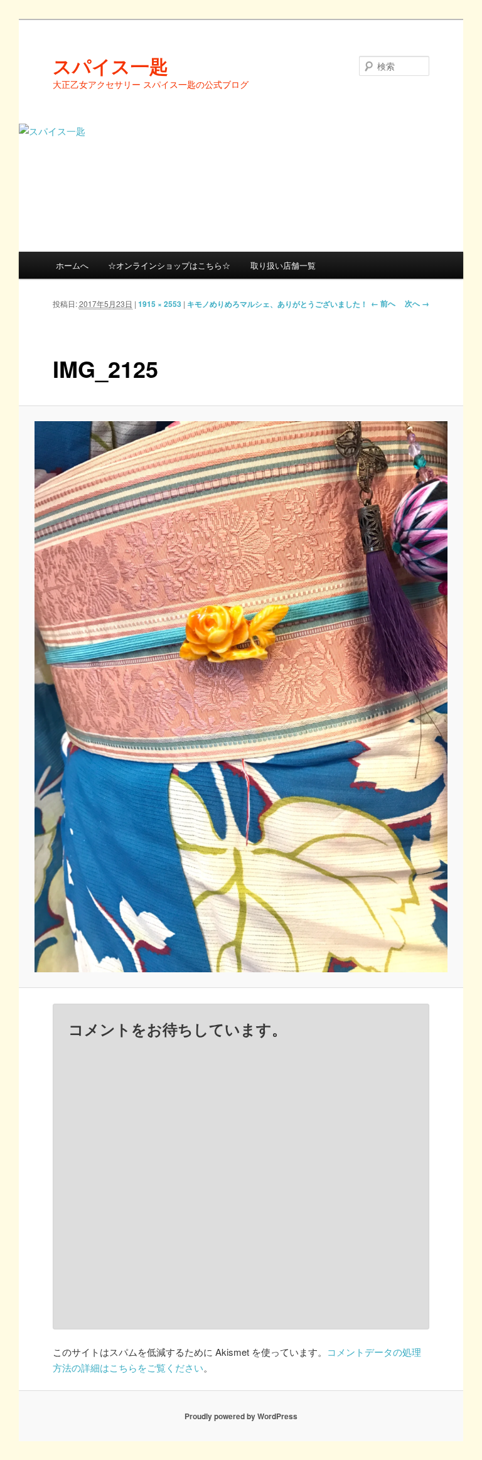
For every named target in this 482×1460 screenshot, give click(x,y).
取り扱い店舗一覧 (283, 265)
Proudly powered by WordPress (241, 1416)
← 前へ (383, 303)
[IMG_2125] (241, 696)
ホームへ (72, 265)
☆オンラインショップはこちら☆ (169, 265)
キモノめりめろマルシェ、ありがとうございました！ (277, 303)
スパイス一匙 (110, 65)
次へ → (417, 303)
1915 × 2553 (159, 303)
